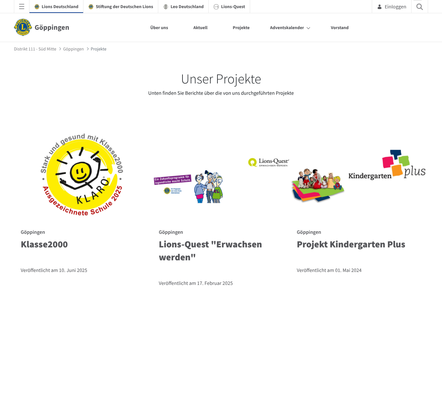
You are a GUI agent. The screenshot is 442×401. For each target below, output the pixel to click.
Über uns (159, 27)
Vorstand (339, 27)
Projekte (241, 27)
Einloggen (395, 6)
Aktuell (200, 27)
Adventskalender (287, 27)
